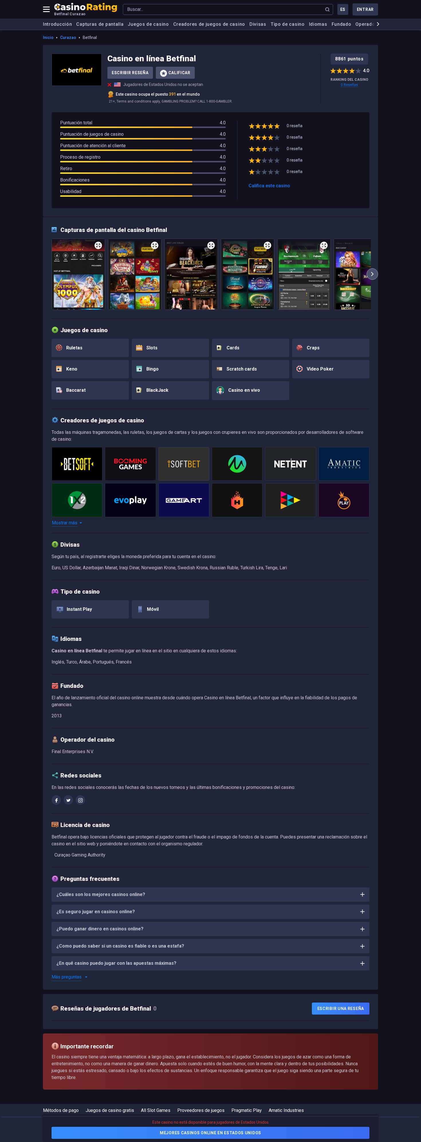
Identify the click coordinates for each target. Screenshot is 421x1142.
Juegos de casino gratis (110, 1110)
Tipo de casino (288, 24)
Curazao (68, 37)
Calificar (179, 72)
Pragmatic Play (246, 1110)
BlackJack (156, 390)
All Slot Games (155, 1110)
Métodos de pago (61, 1110)
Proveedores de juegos (201, 1110)
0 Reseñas (349, 85)
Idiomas (318, 24)
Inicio (48, 37)
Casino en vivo (243, 390)
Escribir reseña (130, 72)
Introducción (57, 24)
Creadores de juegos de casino (209, 24)
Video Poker (320, 369)
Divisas (257, 24)
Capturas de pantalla (99, 24)
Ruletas (73, 348)
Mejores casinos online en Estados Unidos (210, 1133)
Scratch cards (241, 369)
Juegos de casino (148, 24)
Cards (232, 348)
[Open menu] (46, 9)
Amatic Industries (286, 1110)
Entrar (365, 9)
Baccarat (75, 390)
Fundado (341, 24)
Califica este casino (269, 185)
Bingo (152, 369)
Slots (151, 348)
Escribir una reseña (340, 1008)
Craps (313, 348)
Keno (71, 369)
